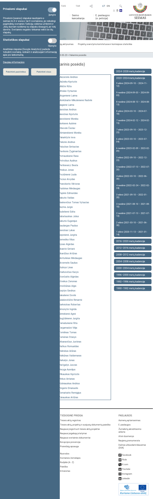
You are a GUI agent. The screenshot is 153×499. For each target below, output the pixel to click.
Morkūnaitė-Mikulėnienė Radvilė (75, 100)
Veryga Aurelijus (67, 369)
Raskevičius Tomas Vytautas (74, 202)
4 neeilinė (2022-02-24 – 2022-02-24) (133, 186)
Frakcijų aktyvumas (64, 44)
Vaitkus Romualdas (69, 346)
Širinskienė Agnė (67, 313)
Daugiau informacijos (14, 62)
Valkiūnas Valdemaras (70, 355)
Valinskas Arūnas (67, 351)
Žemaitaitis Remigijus (70, 392)
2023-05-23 (61, 55)
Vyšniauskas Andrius (69, 383)
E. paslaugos (124, 425)
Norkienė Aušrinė (67, 123)
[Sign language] (117, 10)
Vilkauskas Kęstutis (69, 374)
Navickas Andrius (67, 109)
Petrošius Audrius (68, 160)
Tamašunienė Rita (68, 323)
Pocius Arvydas (67, 179)
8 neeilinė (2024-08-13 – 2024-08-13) (133, 103)
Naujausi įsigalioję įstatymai (73, 433)
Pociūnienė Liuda (67, 174)
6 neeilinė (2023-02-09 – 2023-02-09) (133, 149)
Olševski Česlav (67, 128)
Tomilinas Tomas (67, 332)
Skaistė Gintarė (67, 248)
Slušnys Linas (66, 267)
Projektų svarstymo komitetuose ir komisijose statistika (105, 44)
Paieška (64, 466)
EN (108, 6)
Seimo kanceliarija (78, 17)
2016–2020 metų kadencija (130, 241)
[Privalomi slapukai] (52, 9)
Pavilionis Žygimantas (70, 151)
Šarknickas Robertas (69, 304)
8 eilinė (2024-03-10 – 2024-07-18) (131, 112)
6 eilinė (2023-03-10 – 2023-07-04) (131, 140)
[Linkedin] (119, 478)
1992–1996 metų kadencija (130, 281)
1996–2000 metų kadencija (130, 274)
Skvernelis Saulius (68, 262)
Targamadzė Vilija (68, 327)
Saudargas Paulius (68, 225)
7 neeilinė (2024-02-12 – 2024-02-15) (133, 121)
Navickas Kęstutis (68, 114)
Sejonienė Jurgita (68, 234)
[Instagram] (119, 474)
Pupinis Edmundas (68, 193)
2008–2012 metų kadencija (130, 254)
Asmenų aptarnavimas (129, 420)
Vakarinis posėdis (77, 55)
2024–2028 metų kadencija (130, 71)
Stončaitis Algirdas (69, 276)
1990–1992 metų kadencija (130, 288)
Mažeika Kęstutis (68, 81)
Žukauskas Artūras (68, 397)
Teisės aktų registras (70, 420)
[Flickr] (119, 459)
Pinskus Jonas (66, 169)
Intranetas (65, 471)
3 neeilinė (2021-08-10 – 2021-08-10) (133, 205)
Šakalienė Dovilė (67, 295)
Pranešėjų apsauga (69, 446)
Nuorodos (64, 453)
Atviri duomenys (126, 436)
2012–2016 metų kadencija (130, 248)
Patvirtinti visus (44, 72)
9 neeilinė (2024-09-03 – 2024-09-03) (133, 94)
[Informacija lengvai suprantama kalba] (121, 10)
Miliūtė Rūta (65, 86)
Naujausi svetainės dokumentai (75, 438)
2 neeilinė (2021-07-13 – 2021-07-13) (133, 214)
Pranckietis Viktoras (69, 183)
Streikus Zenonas (68, 281)
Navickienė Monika (68, 118)
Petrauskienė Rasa (68, 156)
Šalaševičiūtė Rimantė (70, 299)
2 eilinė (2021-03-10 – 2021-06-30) (131, 224)
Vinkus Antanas (67, 378)
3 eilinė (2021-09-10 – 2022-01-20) (131, 196)
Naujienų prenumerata (129, 440)
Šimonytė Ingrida (67, 309)
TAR (78, 6)
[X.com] (119, 464)
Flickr (124, 459)
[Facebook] (119, 455)
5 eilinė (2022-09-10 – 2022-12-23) (131, 159)
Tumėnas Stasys (67, 337)
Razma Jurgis (66, 207)
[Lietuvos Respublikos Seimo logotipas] (140, 11)
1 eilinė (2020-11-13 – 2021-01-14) (131, 233)
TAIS (63, 6)
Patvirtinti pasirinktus (16, 72)
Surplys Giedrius (67, 290)
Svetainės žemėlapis (70, 458)
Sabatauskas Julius (69, 216)
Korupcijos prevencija (70, 442)
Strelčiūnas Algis (67, 286)
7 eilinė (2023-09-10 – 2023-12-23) (131, 131)
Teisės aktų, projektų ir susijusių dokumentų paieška (85, 425)
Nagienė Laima (66, 104)
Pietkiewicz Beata (68, 165)
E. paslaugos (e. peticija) (102, 17)
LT (103, 6)
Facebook (126, 455)
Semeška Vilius (67, 239)
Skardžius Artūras (68, 253)
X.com (125, 464)
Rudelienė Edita (67, 211)
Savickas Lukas (67, 230)
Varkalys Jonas (67, 360)
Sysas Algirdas (66, 244)
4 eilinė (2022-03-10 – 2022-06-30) (131, 177)
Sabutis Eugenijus (68, 221)
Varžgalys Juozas (68, 364)
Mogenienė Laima (68, 95)
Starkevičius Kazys (69, 272)
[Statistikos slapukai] (52, 40)
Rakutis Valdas (66, 197)
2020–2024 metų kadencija (130, 78)
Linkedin (126, 478)
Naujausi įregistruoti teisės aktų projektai (80, 429)
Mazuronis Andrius (68, 77)
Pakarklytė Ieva (67, 137)
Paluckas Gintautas (69, 146)
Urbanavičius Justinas (70, 341)
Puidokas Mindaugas (69, 188)
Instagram (127, 474)
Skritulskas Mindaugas (70, 258)
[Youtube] (119, 469)
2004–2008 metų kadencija (130, 261)
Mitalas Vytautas (68, 91)
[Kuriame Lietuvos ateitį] (133, 494)
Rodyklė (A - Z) (67, 462)
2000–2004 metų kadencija (130, 268)
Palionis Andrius (67, 142)
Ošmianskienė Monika (70, 132)
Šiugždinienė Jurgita (69, 318)
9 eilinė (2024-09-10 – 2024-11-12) (131, 84)
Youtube (126, 469)
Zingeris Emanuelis (68, 388)
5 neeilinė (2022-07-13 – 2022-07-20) (133, 168)
